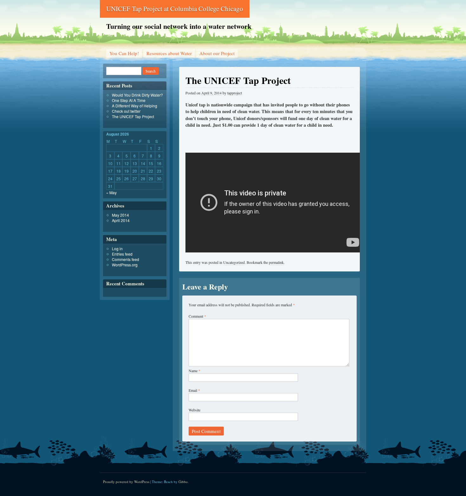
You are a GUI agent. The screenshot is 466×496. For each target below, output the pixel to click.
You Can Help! (124, 53)
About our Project (217, 53)
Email (194, 390)
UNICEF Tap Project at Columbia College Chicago (174, 8)
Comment (197, 316)
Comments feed (125, 259)
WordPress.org (125, 264)
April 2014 (121, 220)
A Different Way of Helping (134, 105)
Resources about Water (169, 53)
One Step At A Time (129, 100)
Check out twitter (126, 111)
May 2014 (120, 215)
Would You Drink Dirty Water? (137, 95)
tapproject (234, 92)
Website (194, 409)
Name (194, 370)
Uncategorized (234, 262)
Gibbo (183, 481)
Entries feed (122, 254)
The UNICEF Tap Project (133, 116)
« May (111, 192)
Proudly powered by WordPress (126, 481)
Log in (117, 248)
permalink (276, 262)
